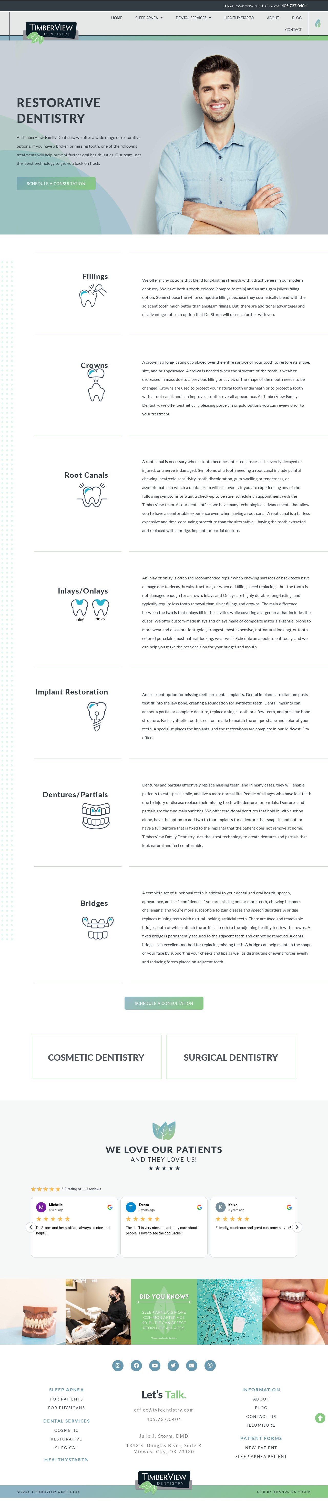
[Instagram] (118, 1365)
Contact (293, 29)
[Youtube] (154, 1365)
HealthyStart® (239, 17)
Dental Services (191, 17)
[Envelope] (191, 1365)
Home (116, 17)
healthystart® (66, 1459)
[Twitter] (173, 1365)
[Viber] (210, 1365)
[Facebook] (136, 1365)
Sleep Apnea (146, 17)
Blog (297, 17)
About (273, 17)
